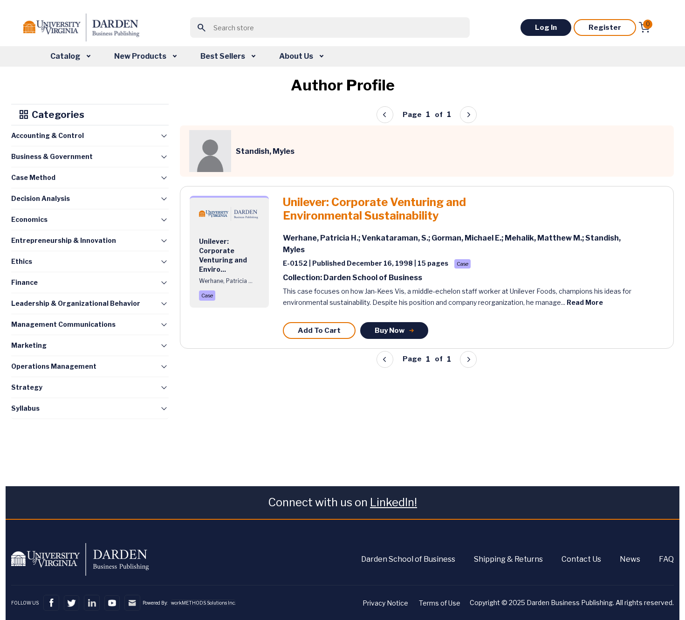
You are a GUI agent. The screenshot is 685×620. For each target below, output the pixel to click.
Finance (24, 282)
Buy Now (389, 330)
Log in (546, 27)
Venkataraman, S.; (397, 238)
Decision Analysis (40, 198)
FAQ (666, 559)
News (630, 559)
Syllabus (25, 408)
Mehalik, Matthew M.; (545, 238)
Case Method (33, 177)
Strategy (26, 387)
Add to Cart (319, 330)
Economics (29, 219)
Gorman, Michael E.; (468, 238)
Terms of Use (439, 603)
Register (605, 27)
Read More (585, 302)
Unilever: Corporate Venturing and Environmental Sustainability (374, 209)
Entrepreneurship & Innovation (63, 240)
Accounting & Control (47, 135)
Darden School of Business (408, 559)
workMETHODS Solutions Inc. (203, 603)
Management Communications (63, 324)
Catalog (66, 56)
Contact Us (581, 559)
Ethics (21, 261)
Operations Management (53, 366)
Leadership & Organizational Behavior (75, 303)
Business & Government (52, 156)
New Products (141, 56)
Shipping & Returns (508, 559)
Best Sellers (223, 56)
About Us (297, 56)
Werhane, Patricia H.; (322, 238)
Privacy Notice (385, 603)
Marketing (29, 345)
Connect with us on (342, 502)
